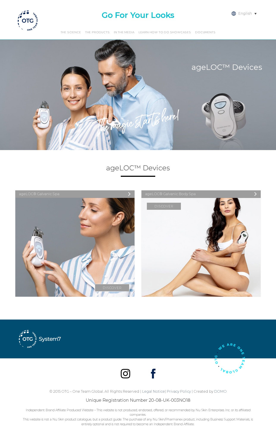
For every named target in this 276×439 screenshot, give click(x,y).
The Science (71, 32)
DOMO (220, 391)
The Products (97, 32)
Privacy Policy (179, 391)
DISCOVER (112, 288)
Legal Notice (153, 391)
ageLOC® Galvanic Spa (39, 194)
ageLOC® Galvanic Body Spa (170, 194)
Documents (205, 32)
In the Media (124, 32)
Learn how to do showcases (165, 32)
